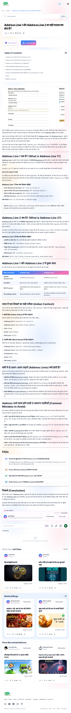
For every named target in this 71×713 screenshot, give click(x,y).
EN (59, 3)
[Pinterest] (22, 704)
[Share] (23, 33)
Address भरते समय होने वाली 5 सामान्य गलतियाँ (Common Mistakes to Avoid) (24, 73)
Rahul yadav (47, 601)
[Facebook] (13, 704)
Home (5, 699)
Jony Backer (12, 647)
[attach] (56, 526)
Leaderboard (42, 699)
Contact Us (50, 699)
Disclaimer (64, 708)
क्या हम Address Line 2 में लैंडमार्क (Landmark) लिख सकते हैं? (24, 482)
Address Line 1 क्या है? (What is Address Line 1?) (18, 57)
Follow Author (50, 516)
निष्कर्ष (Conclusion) (11, 79)
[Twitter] (5, 704)
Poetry (15, 699)
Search (63, 16)
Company (35, 699)
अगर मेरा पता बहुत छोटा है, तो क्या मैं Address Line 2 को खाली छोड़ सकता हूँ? (27, 459)
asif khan (11, 555)
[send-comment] (65, 526)
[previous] (62, 596)
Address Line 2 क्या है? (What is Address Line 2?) (18, 60)
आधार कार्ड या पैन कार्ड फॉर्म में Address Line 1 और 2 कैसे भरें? (23, 476)
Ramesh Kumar (48, 647)
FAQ (54, 708)
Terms (50, 708)
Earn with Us (29, 699)
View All (65, 549)
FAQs (7, 76)
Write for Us (21, 699)
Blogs (10, 699)
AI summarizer (30, 43)
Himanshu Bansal (16, 601)
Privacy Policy (43, 708)
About (58, 708)
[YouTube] (9, 704)
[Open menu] (68, 4)
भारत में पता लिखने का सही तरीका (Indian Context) (17, 66)
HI (62, 3)
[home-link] (2, 10)
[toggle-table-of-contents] (66, 53)
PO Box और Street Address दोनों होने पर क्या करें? (21, 470)
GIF (60, 525)
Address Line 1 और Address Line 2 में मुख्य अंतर (17, 63)
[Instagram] (18, 704)
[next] (66, 596)
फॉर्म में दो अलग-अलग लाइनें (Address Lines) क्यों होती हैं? (18, 69)
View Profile (62, 516)
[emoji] (52, 526)
